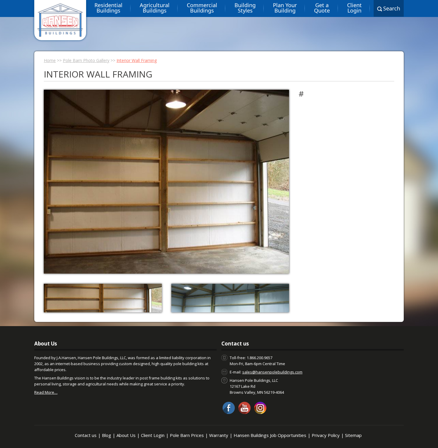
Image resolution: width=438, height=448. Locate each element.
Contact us (86, 435)
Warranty (218, 435)
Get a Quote (322, 7)
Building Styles (245, 7)
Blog (106, 435)
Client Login (354, 7)
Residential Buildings (108, 7)
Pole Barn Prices (187, 435)
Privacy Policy (326, 435)
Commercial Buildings (202, 7)
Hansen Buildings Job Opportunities (270, 435)
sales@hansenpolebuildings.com (272, 372)
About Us (126, 435)
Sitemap (353, 435)
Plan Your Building (285, 7)
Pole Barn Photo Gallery (86, 60)
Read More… (46, 392)
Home (50, 60)
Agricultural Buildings (155, 7)
